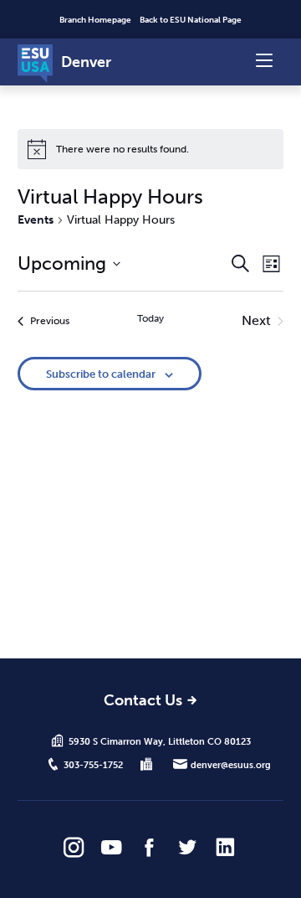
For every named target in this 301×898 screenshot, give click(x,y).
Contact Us (143, 702)
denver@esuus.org (231, 765)
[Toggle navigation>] (264, 59)
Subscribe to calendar (101, 374)
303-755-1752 (93, 765)
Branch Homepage (95, 20)
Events (36, 220)
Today (150, 318)
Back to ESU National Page (191, 20)
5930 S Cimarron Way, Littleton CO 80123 (159, 741)
